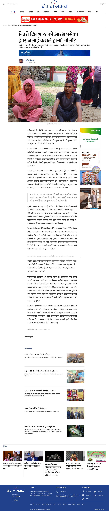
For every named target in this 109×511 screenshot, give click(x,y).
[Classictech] (90, 138)
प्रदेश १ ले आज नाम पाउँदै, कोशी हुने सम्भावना (40, 390)
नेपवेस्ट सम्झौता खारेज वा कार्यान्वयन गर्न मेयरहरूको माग (12, 466)
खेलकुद (70, 12)
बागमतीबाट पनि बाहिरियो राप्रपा (36, 408)
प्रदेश (97, 12)
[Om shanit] (90, 198)
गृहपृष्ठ (4, 25)
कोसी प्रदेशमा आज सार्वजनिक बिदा (37, 354)
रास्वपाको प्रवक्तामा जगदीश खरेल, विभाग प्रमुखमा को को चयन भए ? (75, 466)
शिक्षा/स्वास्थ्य (80, 12)
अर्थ (38, 12)
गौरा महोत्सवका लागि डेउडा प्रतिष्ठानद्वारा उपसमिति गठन (95, 466)
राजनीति (22, 12)
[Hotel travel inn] (90, 168)
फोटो (63, 12)
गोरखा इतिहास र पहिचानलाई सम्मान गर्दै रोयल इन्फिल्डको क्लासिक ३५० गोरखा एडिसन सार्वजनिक (53, 470)
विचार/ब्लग (46, 12)
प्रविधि (89, 12)
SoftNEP (102, 509)
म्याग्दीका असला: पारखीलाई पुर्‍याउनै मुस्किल (40, 426)
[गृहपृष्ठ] (13, 12)
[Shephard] (54, 53)
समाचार (31, 12)
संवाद (55, 12)
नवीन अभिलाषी (30, 60)
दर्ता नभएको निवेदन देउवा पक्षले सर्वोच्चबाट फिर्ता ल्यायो (33, 466)
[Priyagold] (54, 19)
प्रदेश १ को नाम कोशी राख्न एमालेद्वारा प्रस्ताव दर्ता (41, 371)
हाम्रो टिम (16, 500)
